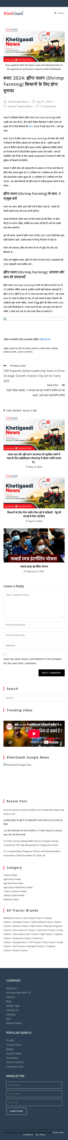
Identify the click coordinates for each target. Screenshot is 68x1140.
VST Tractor (35, 942)
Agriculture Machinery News (18, 887)
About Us (11, 988)
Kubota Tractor (21, 925)
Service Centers (15, 1062)
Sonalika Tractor (21, 922)
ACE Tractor (19, 946)
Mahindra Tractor (12, 918)
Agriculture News (12, 879)
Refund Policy (14, 1023)
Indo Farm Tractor (46, 930)
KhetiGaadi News (18, 101)
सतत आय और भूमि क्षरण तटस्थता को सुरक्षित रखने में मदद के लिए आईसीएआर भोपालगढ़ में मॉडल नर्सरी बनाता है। (34, 458)
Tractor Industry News (15, 891)
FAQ (8, 1018)
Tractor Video (14, 1053)
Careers (10, 997)
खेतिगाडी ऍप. (45, 339)
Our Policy (40, 1134)
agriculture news (40, 348)
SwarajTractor (20, 942)
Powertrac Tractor (22, 938)
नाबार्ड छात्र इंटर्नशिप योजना (34, 566)
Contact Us (12, 1010)
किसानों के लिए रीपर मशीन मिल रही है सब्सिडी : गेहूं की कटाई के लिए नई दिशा (34, 514)
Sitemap (11, 1014)
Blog (8, 1001)
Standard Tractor (35, 946)
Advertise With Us (18, 992)
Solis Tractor (49, 942)
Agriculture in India (19, 348)
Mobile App (13, 1005)
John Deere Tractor (33, 918)
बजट (31, 126)
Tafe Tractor (37, 925)
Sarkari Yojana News (20, 106)
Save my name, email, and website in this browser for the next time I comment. (32, 661)
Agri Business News (13, 883)
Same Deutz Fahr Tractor (26, 934)
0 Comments (48, 106)
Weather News (11, 899)
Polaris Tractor (20, 950)
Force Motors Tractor (24, 930)
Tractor (10, 1040)
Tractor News (10, 875)
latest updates (25, 351)
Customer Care (15, 1066)
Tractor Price (13, 1044)
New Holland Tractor (42, 922)
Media (9, 1049)
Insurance (12, 1057)
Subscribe (16, 1111)
